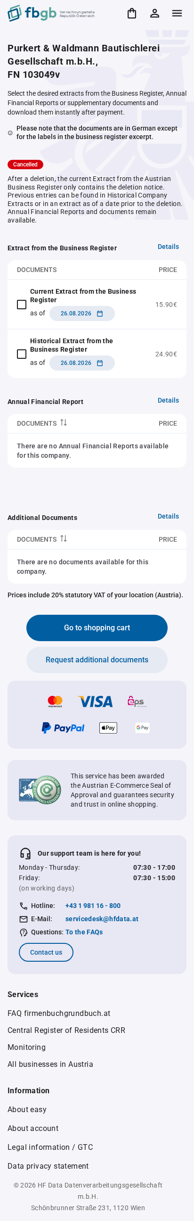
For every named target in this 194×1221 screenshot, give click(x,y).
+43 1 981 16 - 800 (93, 905)
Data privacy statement (48, 1166)
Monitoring (27, 1047)
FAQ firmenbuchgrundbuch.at (59, 1013)
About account (33, 1128)
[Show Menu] (177, 13)
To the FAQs (84, 932)
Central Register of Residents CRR (66, 1030)
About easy (27, 1109)
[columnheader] (66, 423)
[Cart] (131, 13)
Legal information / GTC (50, 1147)
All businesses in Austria (50, 1064)
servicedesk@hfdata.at (101, 919)
